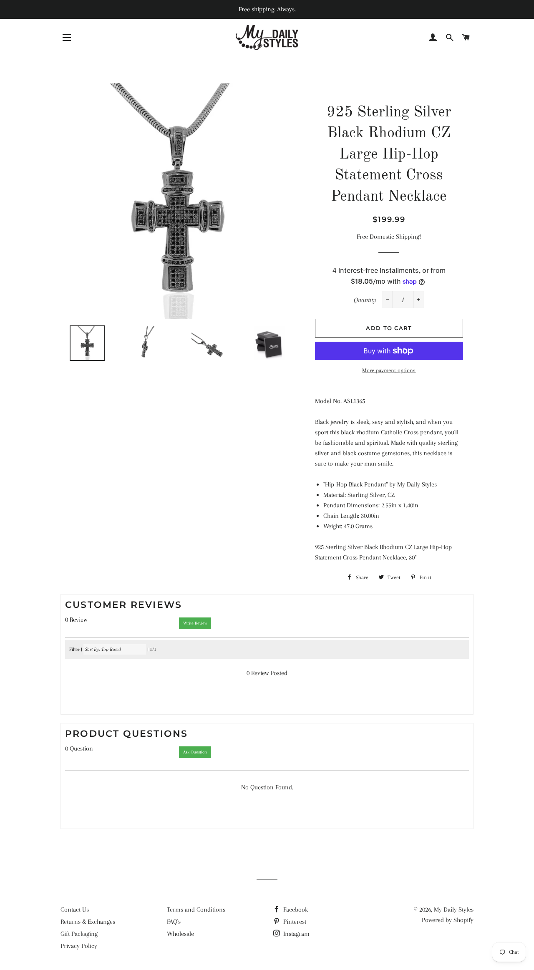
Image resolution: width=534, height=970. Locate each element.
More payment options (389, 370)
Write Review (195, 623)
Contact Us (74, 909)
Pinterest (294, 921)
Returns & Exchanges (87, 921)
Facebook (295, 909)
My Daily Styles (454, 909)
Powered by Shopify (448, 920)
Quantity (365, 300)
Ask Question (195, 752)
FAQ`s (174, 921)
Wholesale (180, 933)
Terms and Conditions (196, 909)
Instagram (296, 933)
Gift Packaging (79, 933)
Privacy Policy (78, 946)
